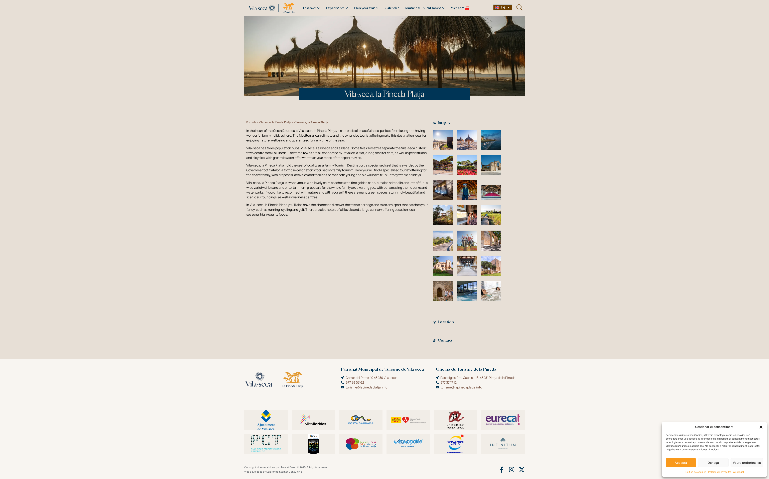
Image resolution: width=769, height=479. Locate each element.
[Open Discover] (318, 8)
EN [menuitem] (502, 8)
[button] (761, 427)
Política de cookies (695, 471)
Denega (713, 463)
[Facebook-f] (502, 470)
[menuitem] (502, 7)
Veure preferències (747, 463)
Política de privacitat (719, 471)
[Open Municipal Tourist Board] (443, 8)
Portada (251, 122)
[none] (502, 7)
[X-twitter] (522, 470)
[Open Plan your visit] (377, 8)
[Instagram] (512, 470)
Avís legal (738, 471)
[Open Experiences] (346, 8)
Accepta (681, 463)
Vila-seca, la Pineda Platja (275, 122)
